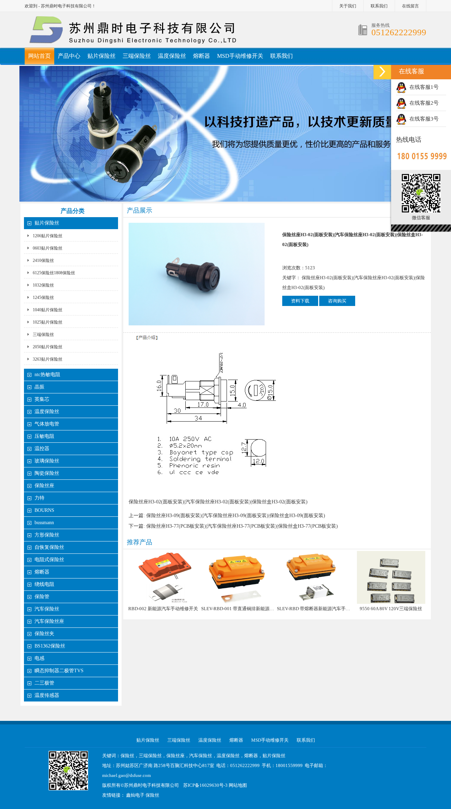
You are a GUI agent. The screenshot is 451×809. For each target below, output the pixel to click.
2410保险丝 (43, 260)
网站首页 (39, 56)
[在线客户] (382, 71)
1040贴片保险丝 (47, 309)
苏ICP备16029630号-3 (205, 785)
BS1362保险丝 (50, 646)
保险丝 (152, 795)
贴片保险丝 (101, 56)
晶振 (39, 387)
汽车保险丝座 (49, 621)
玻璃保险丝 (47, 461)
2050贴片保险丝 (47, 346)
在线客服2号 (423, 103)
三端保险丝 (137, 56)
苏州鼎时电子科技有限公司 (151, 785)
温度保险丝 (172, 56)
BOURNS (44, 510)
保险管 (42, 596)
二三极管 (45, 683)
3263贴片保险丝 (47, 359)
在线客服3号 (423, 119)
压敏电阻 (44, 436)
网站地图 (238, 785)
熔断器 (201, 56)
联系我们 (379, 6)
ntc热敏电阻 (47, 374)
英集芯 (42, 399)
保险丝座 (44, 485)
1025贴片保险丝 (47, 322)
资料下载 (300, 301)
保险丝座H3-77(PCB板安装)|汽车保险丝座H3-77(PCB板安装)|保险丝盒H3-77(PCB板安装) (242, 526)
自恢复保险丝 (49, 547)
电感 (39, 658)
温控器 (42, 448)
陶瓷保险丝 (47, 473)
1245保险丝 (43, 297)
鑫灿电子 (135, 795)
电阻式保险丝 (49, 559)
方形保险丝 (47, 535)
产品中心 (69, 56)
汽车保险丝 (47, 609)
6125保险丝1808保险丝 (54, 272)
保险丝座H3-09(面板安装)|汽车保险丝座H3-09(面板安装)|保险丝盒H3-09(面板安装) (235, 515)
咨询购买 (337, 301)
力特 (39, 498)
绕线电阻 (44, 584)
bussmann (44, 522)
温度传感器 (47, 695)
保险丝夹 (44, 633)
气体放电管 (47, 424)
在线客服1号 (423, 87)
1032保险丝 (43, 285)
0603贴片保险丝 (47, 248)
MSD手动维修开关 (240, 56)
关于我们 (347, 6)
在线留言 (410, 6)
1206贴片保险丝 (47, 235)
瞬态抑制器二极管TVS (59, 670)
